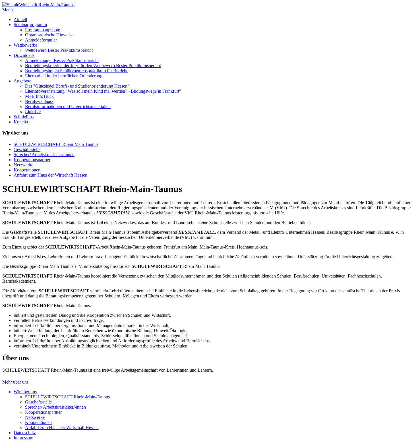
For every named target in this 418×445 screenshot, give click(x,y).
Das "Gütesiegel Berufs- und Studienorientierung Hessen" (77, 86)
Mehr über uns (15, 382)
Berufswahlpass (39, 101)
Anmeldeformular (41, 40)
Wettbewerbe (25, 45)
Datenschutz (25, 432)
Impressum (23, 437)
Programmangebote (42, 29)
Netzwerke (23, 164)
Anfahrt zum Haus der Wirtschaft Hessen (50, 175)
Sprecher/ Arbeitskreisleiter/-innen (44, 154)
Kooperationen (27, 169)
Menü (7, 9)
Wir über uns (25, 391)
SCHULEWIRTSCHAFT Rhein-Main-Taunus (56, 144)
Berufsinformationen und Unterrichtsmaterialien (68, 106)
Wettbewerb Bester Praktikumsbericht (59, 50)
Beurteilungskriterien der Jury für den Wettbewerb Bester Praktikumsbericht (93, 65)
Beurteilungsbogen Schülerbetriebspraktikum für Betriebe (76, 70)
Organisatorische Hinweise (49, 34)
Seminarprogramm (30, 24)
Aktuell (20, 19)
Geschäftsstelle (27, 149)
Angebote (22, 80)
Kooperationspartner (32, 159)
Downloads (24, 55)
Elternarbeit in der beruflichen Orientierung (63, 75)
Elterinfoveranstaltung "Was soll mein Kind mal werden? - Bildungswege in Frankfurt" (103, 91)
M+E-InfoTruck (39, 96)
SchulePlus (24, 116)
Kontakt (21, 121)
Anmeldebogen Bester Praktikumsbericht (62, 60)
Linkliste (33, 111)
